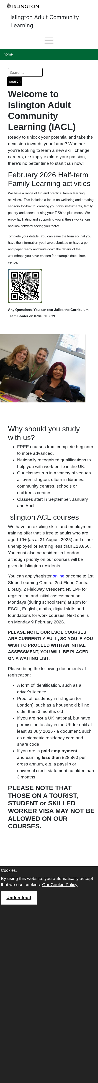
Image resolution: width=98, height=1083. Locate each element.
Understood (18, 897)
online (58, 576)
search (15, 81)
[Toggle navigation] (49, 40)
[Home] (24, 5)
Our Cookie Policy (59, 884)
